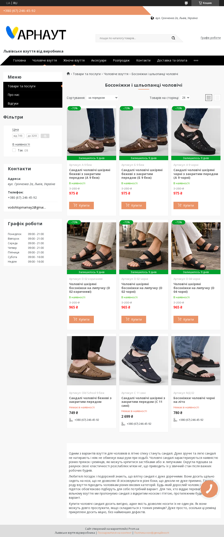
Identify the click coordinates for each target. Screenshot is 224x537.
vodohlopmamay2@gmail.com (27, 207)
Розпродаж (121, 60)
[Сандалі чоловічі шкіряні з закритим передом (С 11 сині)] (143, 360)
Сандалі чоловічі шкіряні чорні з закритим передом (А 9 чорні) (195, 174)
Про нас (13, 95)
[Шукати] (173, 38)
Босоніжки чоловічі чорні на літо (194, 400)
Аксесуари (98, 60)
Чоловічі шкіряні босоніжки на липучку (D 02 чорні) (141, 288)
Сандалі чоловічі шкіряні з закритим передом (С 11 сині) (143, 402)
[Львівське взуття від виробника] (41, 34)
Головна (19, 60)
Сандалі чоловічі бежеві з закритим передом (90, 400)
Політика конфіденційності (151, 533)
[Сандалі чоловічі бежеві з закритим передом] (91, 360)
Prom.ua (134, 529)
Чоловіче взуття (44, 60)
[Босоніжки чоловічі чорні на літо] (195, 360)
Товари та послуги (21, 86)
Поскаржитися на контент (114, 533)
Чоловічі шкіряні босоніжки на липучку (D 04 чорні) (193, 288)
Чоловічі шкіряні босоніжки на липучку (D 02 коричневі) (89, 288)
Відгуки (13, 103)
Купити (84, 205)
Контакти (143, 60)
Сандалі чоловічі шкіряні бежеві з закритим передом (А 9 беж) (89, 174)
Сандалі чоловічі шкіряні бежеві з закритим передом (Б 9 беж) (142, 174)
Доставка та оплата (172, 60)
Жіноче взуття (74, 60)
